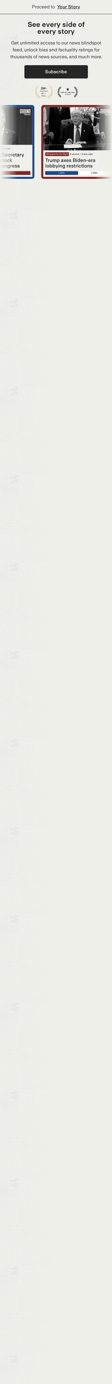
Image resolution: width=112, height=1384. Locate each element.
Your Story (68, 7)
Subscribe (56, 71)
